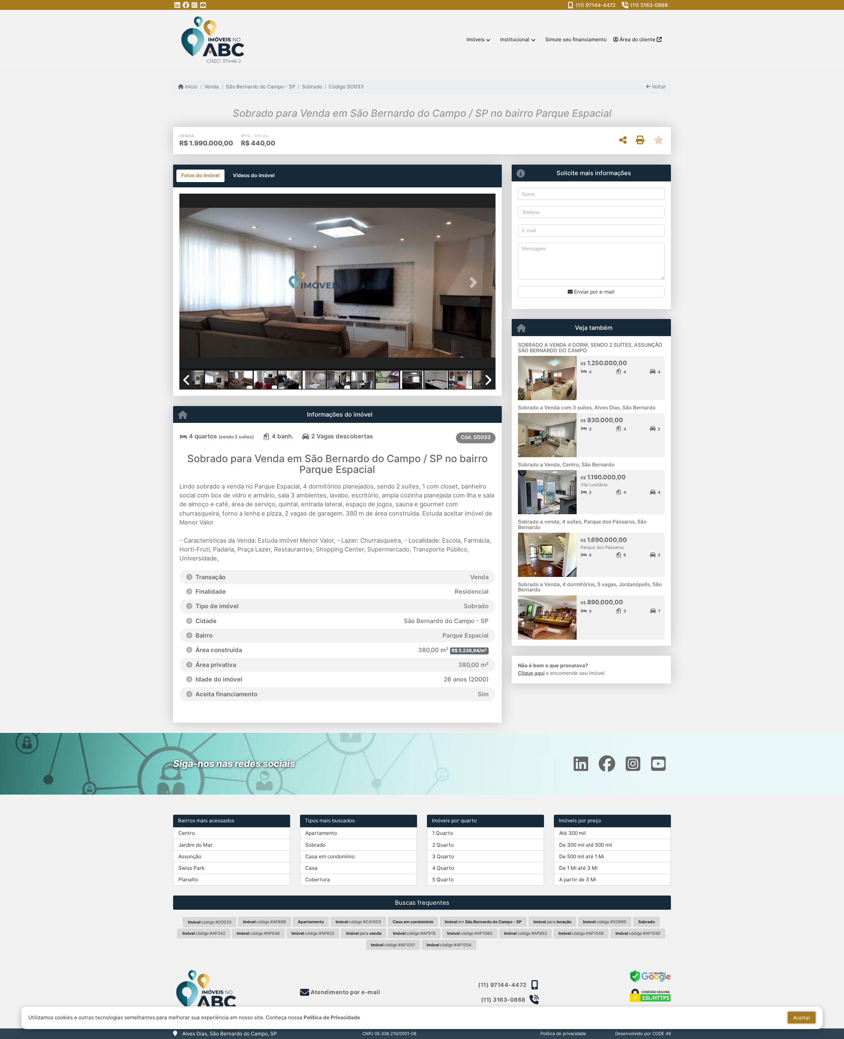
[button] (203, 282)
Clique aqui (531, 673)
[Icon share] (177, 5)
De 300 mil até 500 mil (585, 845)
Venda (211, 86)
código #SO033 (209, 922)
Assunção (189, 856)
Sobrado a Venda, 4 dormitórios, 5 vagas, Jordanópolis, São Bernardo (590, 587)
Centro (186, 833)
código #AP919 (414, 933)
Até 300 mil (572, 833)
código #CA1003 (358, 921)
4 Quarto (443, 868)
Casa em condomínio (330, 856)
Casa (311, 868)
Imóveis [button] (476, 39)
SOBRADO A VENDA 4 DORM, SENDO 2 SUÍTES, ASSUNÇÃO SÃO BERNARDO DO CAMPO (590, 348)
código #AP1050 (638, 933)
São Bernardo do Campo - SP (260, 86)
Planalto (188, 879)
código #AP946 (258, 933)
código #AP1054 (449, 944)
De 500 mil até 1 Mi (581, 856)
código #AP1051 (393, 944)
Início (190, 86)
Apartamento (321, 833)
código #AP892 (525, 933)
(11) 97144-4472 (596, 5)
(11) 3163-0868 (649, 5)
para (552, 921)
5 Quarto (443, 879)
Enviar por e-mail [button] (594, 292)
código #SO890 (604, 921)
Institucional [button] (514, 39)
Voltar (658, 86)
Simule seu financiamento (576, 39)
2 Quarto (443, 845)
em (483, 921)
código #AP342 (203, 933)
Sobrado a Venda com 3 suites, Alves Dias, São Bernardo (586, 407)
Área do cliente (637, 39)
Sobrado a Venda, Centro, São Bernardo (566, 464)
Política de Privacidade (332, 1017)
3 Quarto (443, 856)
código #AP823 (312, 933)
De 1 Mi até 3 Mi (578, 868)
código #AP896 (264, 921)
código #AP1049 (581, 933)
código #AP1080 (469, 933)
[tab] (200, 176)
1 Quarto (442, 833)
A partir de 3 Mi (577, 879)
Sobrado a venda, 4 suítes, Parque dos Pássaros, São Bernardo (582, 524)
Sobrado (312, 86)
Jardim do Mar (195, 845)
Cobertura (317, 879)
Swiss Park (191, 868)
